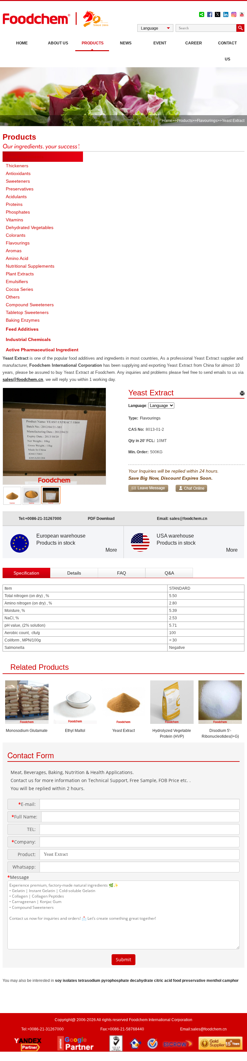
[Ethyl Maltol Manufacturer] (75, 722)
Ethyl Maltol (75, 730)
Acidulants (16, 196)
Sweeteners (18, 181)
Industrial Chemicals (28, 339)
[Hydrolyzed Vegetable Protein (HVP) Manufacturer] (172, 722)
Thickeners (17, 165)
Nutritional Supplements (30, 266)
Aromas (14, 250)
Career (193, 43)
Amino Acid (17, 258)
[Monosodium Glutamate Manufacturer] (27, 722)
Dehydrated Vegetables (29, 227)
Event (159, 43)
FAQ (121, 573)
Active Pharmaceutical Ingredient (42, 349)
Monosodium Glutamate (27, 730)
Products (93, 43)
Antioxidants (18, 173)
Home (22, 43)
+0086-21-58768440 (126, 1029)
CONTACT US (227, 51)
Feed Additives (22, 329)
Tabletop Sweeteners (27, 312)
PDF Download (101, 518)
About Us (58, 43)
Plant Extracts (20, 273)
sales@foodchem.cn (23, 379)
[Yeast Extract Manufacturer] (123, 722)
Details (74, 573)
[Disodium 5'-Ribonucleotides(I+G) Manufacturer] (220, 722)
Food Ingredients (25, 156)
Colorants (15, 235)
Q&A (169, 573)
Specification (26, 573)
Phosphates (18, 212)
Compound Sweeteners (30, 304)
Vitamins (14, 219)
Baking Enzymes (23, 320)
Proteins (14, 204)
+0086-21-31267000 (43, 518)
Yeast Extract (123, 730)
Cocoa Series (19, 289)
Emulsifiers (17, 281)
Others (13, 297)
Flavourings (207, 120)
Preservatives (19, 188)
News (126, 43)
